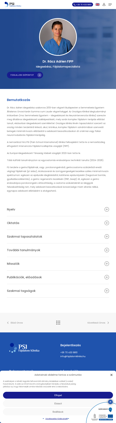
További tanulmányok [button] (23, 250)
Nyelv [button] (11, 209)
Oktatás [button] (13, 223)
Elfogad (58, 395)
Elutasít (58, 403)
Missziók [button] (13, 264)
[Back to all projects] (58, 322)
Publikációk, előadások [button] (24, 277)
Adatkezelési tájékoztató (56, 418)
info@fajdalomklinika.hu (72, 356)
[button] (111, 374)
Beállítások (58, 411)
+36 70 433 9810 (68, 352)
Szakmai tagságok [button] (21, 291)
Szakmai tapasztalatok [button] (24, 236)
